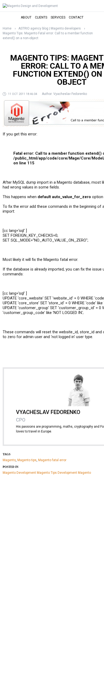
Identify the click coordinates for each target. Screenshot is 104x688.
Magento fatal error (52, 460)
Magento (9, 460)
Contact (76, 17)
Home (7, 28)
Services (58, 17)
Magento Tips (47, 473)
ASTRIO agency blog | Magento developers (49, 28)
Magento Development (19, 473)
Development (67, 473)
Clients (41, 17)
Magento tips (27, 460)
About (26, 17)
